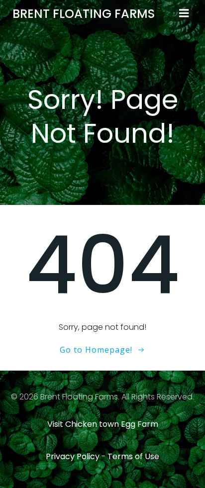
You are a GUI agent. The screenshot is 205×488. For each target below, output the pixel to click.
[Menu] (184, 13)
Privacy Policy (73, 456)
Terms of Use (133, 456)
